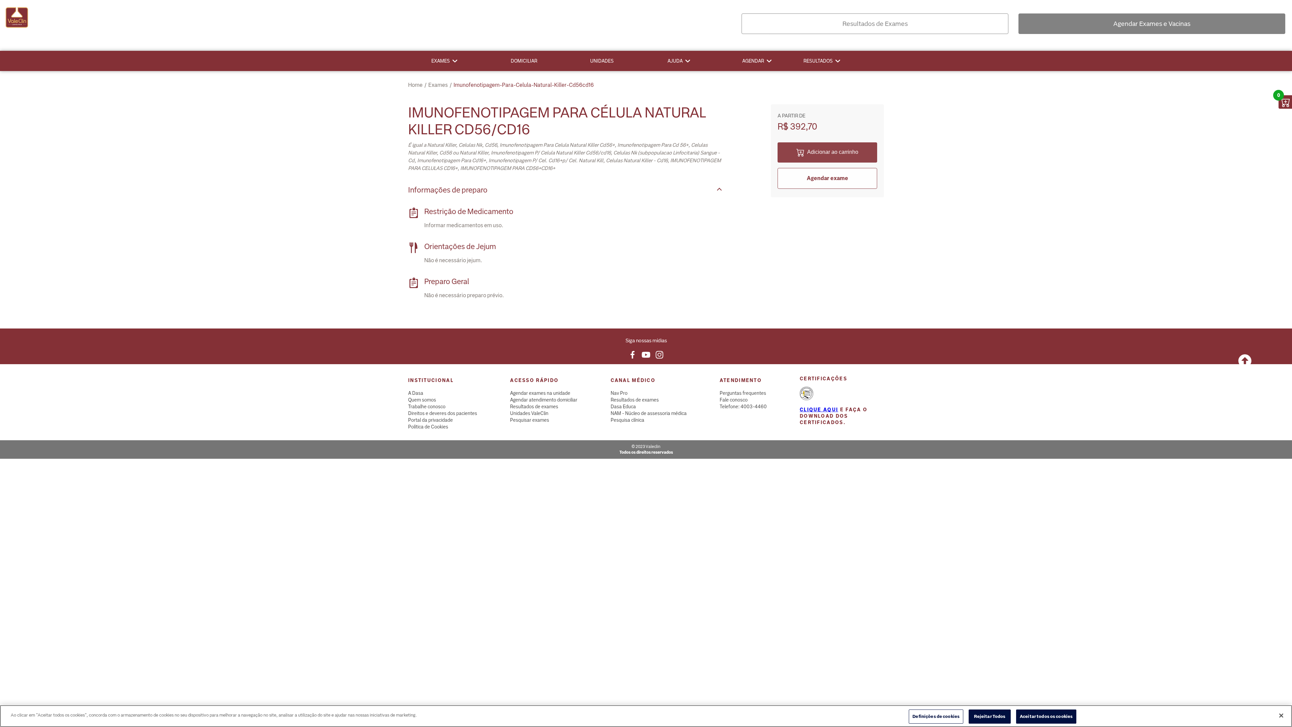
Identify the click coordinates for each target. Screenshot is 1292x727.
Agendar (753, 61)
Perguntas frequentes (743, 393)
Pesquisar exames (529, 420)
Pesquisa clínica (627, 420)
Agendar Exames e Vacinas (1151, 24)
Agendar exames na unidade (540, 393)
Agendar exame (827, 178)
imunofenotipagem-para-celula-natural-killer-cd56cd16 (524, 85)
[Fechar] (1281, 715)
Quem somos (422, 400)
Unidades (602, 61)
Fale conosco (734, 400)
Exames (440, 61)
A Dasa (415, 393)
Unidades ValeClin (529, 413)
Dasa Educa (623, 406)
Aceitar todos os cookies (1046, 716)
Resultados (818, 61)
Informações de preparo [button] (448, 190)
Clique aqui (819, 409)
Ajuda (675, 61)
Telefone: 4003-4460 (743, 406)
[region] (646, 716)
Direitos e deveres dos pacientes (442, 413)
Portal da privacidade (430, 420)
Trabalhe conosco (426, 406)
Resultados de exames (534, 406)
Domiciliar (524, 61)
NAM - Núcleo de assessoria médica (649, 413)
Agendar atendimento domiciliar (543, 400)
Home (415, 85)
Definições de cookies (936, 716)
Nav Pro (619, 393)
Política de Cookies (428, 426)
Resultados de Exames (875, 24)
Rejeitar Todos (990, 716)
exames (438, 85)
